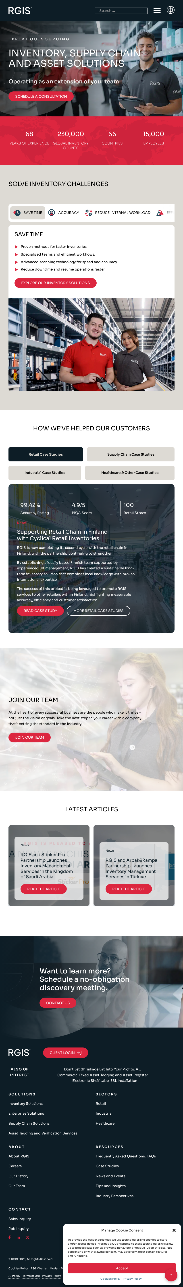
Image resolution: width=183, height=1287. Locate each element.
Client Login (62, 1053)
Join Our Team (29, 737)
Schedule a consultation (41, 96)
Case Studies (107, 1166)
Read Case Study (40, 611)
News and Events (110, 1176)
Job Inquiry (18, 1229)
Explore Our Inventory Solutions (55, 283)
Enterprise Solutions (26, 1113)
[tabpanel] (91, 308)
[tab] (27, 212)
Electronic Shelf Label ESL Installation (104, 1080)
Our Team (16, 1186)
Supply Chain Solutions (29, 1123)
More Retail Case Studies (98, 611)
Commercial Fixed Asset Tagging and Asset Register (102, 1075)
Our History (18, 1176)
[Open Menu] (157, 10)
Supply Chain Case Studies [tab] (130, 454)
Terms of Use (31, 1275)
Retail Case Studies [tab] (46, 454)
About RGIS (18, 1156)
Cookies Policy (110, 1278)
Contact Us (58, 1003)
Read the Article (43, 889)
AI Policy (14, 1275)
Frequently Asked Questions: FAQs (126, 1156)
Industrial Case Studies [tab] (45, 473)
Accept (122, 1268)
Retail (101, 1103)
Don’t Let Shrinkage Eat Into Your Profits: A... (102, 1069)
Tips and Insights (111, 1186)
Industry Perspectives (114, 1196)
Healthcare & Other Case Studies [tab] (129, 473)
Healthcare (105, 1123)
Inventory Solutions (25, 1103)
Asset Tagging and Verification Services (42, 1133)
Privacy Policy (132, 1278)
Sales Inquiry (19, 1219)
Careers (15, 1166)
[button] (174, 1230)
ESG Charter (39, 1268)
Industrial (104, 1113)
